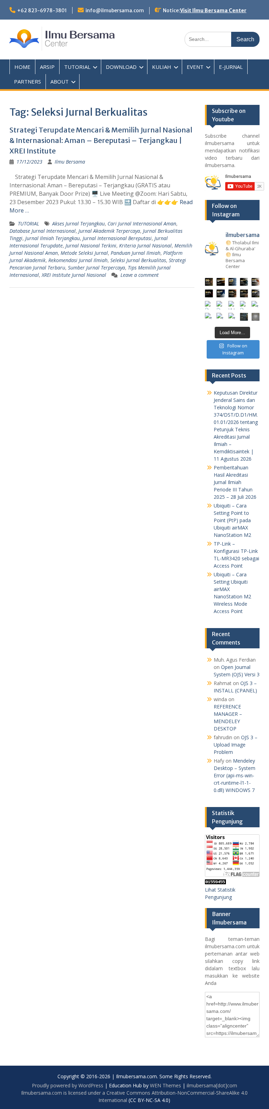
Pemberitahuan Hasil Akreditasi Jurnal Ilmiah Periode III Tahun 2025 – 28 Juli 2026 (235, 482)
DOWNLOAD (121, 66)
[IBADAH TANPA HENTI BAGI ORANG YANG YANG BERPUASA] (255, 282)
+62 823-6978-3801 (42, 10)
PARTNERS (27, 81)
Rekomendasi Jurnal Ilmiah (78, 260)
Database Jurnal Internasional (42, 231)
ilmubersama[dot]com (212, 1085)
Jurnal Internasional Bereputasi (117, 238)
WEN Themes (165, 1085)
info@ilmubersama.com (114, 10)
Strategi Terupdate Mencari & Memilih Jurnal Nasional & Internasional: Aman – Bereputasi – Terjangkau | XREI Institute (100, 140)
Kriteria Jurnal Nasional (145, 245)
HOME (22, 66)
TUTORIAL (77, 66)
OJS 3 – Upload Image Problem (235, 744)
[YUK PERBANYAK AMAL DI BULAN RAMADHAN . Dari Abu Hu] (232, 305)
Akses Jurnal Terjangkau (78, 223)
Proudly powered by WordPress (67, 1085)
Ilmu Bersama (70, 161)
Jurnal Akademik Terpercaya (109, 231)
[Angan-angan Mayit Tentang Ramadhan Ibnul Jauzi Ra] (255, 293)
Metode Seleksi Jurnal (84, 253)
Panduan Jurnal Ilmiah (135, 253)
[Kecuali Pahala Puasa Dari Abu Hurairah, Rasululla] (244, 293)
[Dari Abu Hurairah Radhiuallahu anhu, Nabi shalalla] (232, 293)
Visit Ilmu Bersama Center (213, 10)
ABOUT (59, 81)
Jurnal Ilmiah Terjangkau (52, 238)
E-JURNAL (231, 66)
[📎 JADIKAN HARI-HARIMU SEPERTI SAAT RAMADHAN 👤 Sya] (220, 305)
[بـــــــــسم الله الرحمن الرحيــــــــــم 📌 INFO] (255, 305)
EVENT (195, 66)
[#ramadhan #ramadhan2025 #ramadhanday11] (232, 282)
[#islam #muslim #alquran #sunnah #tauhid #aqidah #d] (244, 317)
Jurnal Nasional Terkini (90, 245)
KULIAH (161, 66)
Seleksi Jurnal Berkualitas (138, 260)
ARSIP (47, 66)
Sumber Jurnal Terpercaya (96, 267)
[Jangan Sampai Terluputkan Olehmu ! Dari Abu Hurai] (220, 293)
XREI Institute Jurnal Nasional (74, 275)
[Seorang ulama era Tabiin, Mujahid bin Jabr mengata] (209, 293)
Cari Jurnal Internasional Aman (142, 223)
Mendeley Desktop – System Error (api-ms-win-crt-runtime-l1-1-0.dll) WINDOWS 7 (234, 775)
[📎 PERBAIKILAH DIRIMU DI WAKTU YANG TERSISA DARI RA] (209, 305)
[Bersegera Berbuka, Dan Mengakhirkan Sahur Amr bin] (220, 282)
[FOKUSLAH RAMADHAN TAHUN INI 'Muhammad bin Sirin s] (209, 282)
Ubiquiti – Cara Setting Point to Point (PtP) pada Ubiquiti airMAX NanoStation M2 (232, 520)
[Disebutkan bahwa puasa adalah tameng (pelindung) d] (244, 282)
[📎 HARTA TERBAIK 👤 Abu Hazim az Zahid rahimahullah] (244, 305)
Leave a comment (139, 275)
